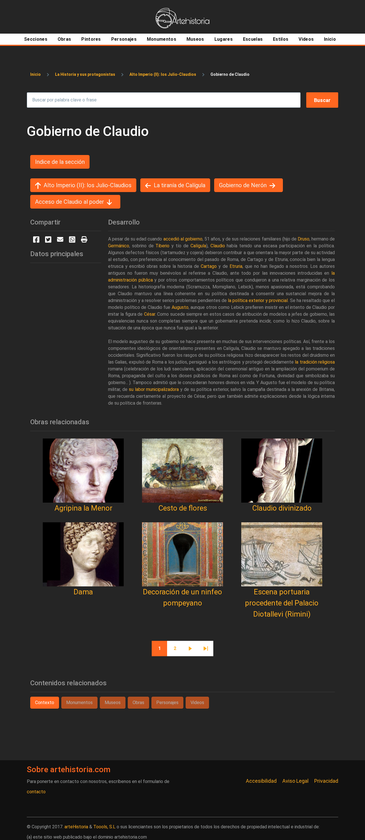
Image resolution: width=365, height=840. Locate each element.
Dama (83, 592)
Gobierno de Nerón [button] (243, 185)
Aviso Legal (295, 781)
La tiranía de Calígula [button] (179, 185)
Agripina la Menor (83, 508)
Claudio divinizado (282, 508)
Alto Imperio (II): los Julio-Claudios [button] (87, 185)
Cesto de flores (182, 508)
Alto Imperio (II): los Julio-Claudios (162, 74)
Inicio (35, 74)
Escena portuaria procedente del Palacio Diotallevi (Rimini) (282, 603)
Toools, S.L (104, 826)
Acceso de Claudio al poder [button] (69, 201)
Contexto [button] (44, 702)
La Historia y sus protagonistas (85, 74)
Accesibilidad (261, 781)
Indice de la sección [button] (60, 161)
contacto (36, 791)
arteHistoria (76, 826)
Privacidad (326, 781)
